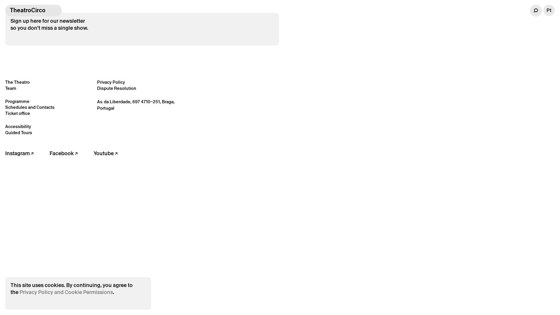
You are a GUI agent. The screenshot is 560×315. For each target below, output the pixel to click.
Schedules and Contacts (30, 107)
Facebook (62, 153)
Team (10, 88)
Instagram (18, 153)
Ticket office (17, 113)
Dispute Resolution (116, 88)
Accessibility (18, 126)
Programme (17, 101)
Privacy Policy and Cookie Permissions (66, 292)
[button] (536, 11)
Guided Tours (18, 133)
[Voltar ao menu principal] (56, 10)
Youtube (104, 153)
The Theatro (17, 82)
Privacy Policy (111, 82)
